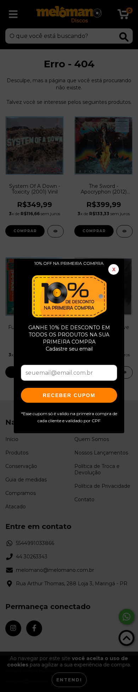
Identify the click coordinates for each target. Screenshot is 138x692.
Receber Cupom (69, 395)
